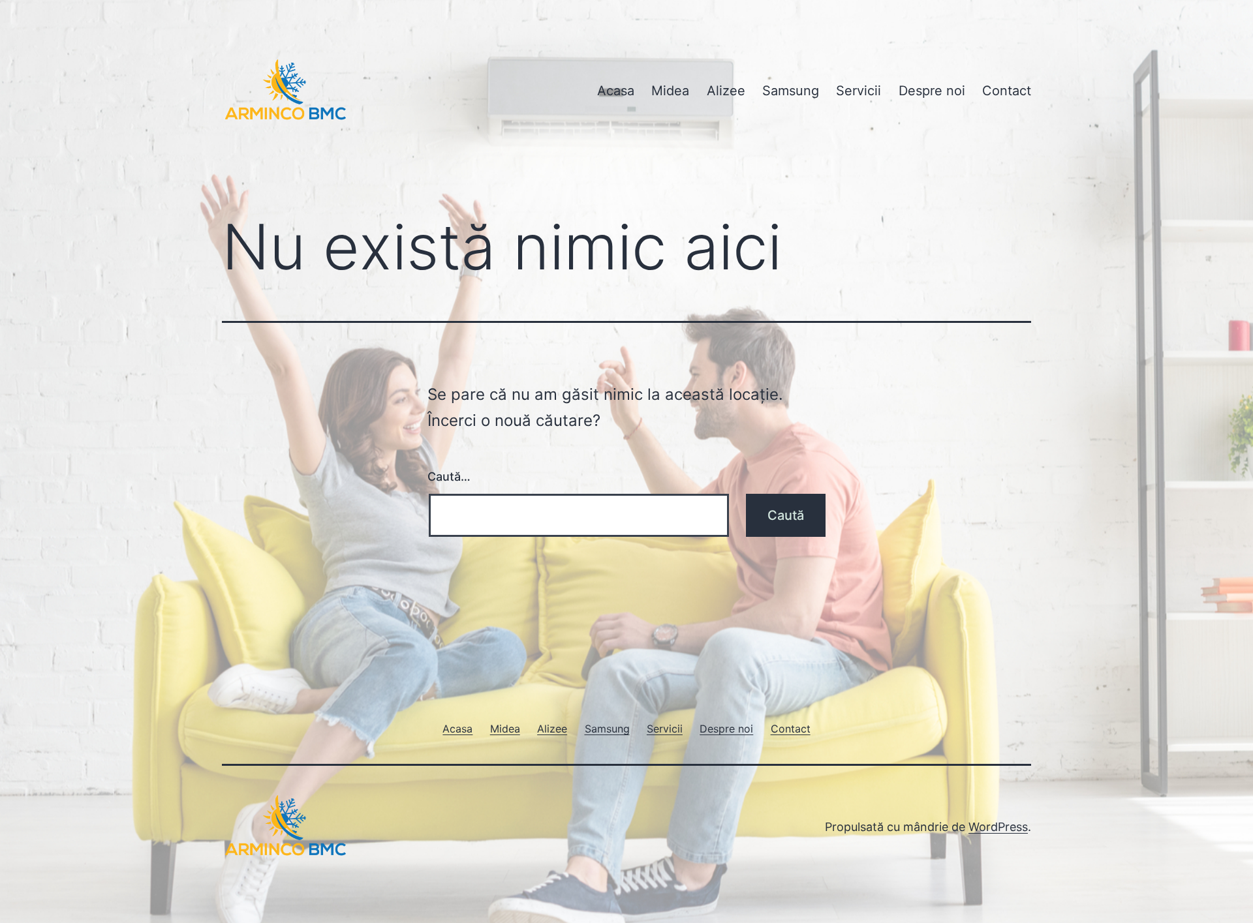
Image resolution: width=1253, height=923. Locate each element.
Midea (670, 90)
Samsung (790, 90)
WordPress (998, 827)
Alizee (726, 90)
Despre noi (932, 90)
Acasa (615, 90)
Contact (1006, 90)
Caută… (449, 476)
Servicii (858, 90)
